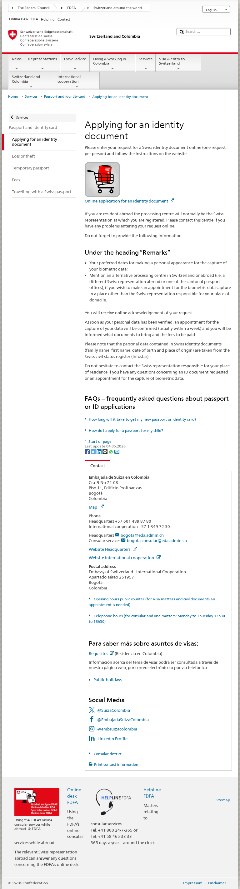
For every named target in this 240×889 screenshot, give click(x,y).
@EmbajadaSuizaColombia (123, 719)
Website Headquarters (110, 549)
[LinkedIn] (99, 451)
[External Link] (102, 179)
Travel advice (74, 58)
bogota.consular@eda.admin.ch (157, 540)
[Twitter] (94, 451)
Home (13, 97)
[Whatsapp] (111, 451)
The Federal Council (34, 8)
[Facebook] (88, 451)
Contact (95, 465)
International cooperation (69, 78)
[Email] (116, 451)
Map (93, 507)
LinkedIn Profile (113, 738)
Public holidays (107, 679)
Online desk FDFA (74, 796)
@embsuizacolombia (117, 728)
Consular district (107, 753)
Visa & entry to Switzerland (172, 61)
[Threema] (105, 451)
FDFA (71, 8)
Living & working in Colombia (109, 61)
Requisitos (98, 653)
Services (145, 58)
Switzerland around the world (117, 8)
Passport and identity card (64, 97)
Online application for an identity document (126, 200)
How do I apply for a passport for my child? (126, 430)
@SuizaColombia (113, 710)
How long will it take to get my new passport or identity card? (142, 419)
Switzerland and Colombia (26, 78)
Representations (42, 58)
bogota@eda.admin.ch (142, 535)
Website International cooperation (122, 557)
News (17, 58)
